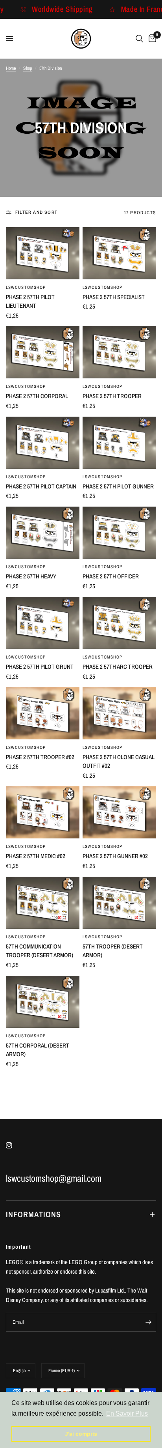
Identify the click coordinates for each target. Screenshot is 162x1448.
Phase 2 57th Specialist (114, 297)
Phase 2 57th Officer (111, 576)
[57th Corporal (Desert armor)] (42, 1002)
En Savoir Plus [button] (127, 1413)
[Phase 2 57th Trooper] (119, 352)
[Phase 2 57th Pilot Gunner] (119, 443)
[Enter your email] (148, 1322)
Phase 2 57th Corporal (37, 396)
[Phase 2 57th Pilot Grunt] (42, 623)
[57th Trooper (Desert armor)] (119, 903)
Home (11, 68)
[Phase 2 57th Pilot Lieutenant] (42, 253)
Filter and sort (36, 212)
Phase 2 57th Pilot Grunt (40, 666)
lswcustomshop (26, 287)
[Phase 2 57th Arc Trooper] (119, 623)
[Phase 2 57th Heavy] (42, 533)
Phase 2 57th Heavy (31, 576)
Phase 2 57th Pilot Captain (41, 486)
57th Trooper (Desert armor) (113, 951)
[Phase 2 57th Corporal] (42, 352)
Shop (27, 68)
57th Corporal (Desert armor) (37, 1050)
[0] (151, 38)
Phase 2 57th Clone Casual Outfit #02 (119, 761)
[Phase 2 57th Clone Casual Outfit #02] (119, 713)
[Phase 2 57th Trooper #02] (42, 713)
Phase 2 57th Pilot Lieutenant (30, 301)
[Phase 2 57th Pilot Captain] (42, 443)
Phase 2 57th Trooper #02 (40, 757)
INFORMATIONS (33, 1214)
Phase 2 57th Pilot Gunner (118, 486)
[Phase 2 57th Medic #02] (42, 812)
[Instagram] (14, 1145)
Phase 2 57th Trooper (112, 396)
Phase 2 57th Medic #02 (35, 856)
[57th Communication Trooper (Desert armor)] (42, 903)
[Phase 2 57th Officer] (119, 533)
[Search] (139, 38)
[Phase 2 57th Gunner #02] (119, 812)
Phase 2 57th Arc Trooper (118, 666)
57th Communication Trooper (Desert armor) (39, 951)
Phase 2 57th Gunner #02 (115, 856)
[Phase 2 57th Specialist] (119, 253)
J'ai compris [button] (81, 1434)
